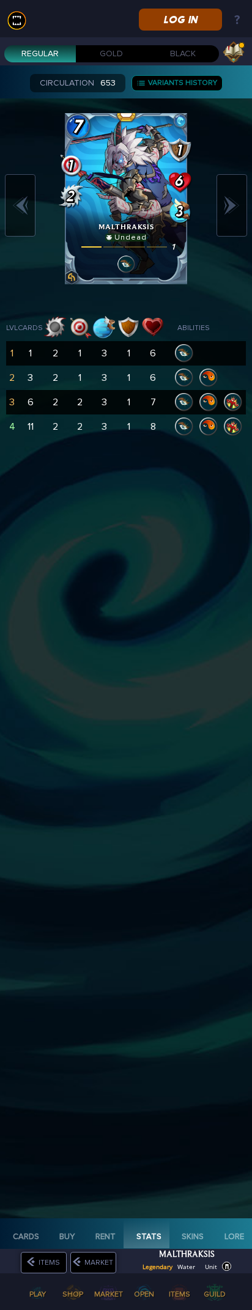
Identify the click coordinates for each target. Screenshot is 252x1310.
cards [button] (26, 1237)
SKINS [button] (193, 1237)
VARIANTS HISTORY (185, 83)
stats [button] (148, 1237)
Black (183, 54)
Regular (40, 54)
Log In (180, 19)
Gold (111, 54)
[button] (226, 1266)
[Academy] (233, 52)
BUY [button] (67, 1237)
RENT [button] (105, 1237)
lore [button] (234, 1237)
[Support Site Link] (237, 20)
